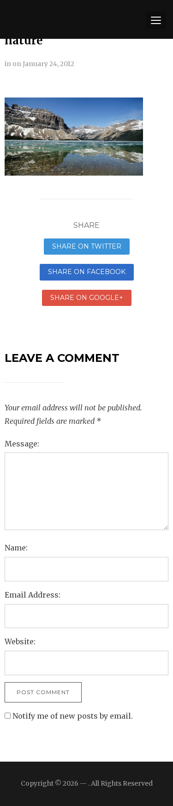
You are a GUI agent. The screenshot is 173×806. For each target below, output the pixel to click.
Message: (22, 443)
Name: (16, 547)
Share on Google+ (86, 297)
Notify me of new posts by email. (72, 716)
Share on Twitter (86, 246)
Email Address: (32, 594)
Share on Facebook (86, 272)
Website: (20, 641)
